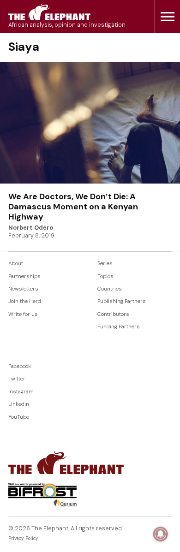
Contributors (113, 314)
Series (105, 263)
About (15, 263)
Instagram (21, 391)
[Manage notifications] (160, 534)
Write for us (23, 314)
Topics (105, 276)
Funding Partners (118, 326)
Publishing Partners (121, 301)
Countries (109, 288)
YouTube (18, 417)
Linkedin (18, 404)
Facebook (19, 366)
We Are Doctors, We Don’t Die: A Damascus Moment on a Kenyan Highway (73, 206)
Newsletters (23, 288)
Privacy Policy (23, 538)
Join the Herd (24, 301)
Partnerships (24, 276)
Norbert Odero (30, 227)
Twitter (16, 378)
